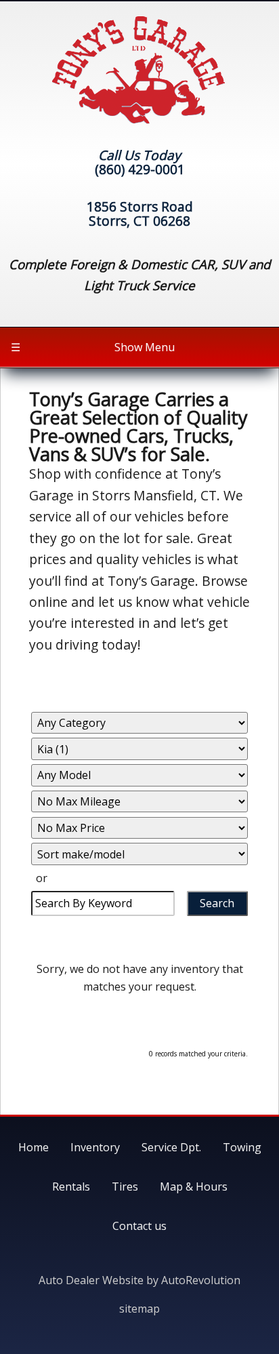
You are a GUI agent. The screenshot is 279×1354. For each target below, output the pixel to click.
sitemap (139, 1308)
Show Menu (93, 347)
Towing (242, 1147)
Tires (125, 1186)
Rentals (71, 1186)
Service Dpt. (171, 1147)
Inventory (95, 1147)
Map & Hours (194, 1186)
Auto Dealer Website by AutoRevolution (139, 1280)
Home (33, 1147)
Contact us (139, 1225)
